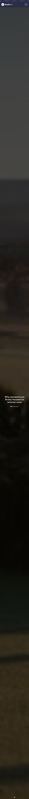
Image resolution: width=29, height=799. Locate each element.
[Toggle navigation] (26, 4)
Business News (15, 406)
